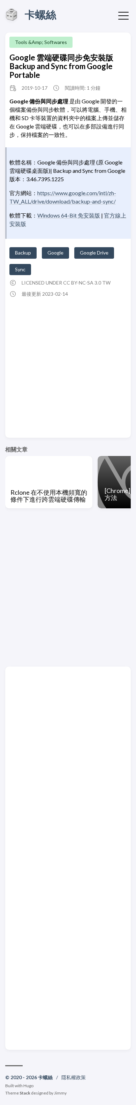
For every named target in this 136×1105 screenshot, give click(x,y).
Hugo (28, 1085)
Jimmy (60, 1093)
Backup (23, 253)
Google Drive (94, 253)
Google (55, 253)
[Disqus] (68, 764)
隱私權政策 (73, 1077)
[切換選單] (123, 15)
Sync (20, 269)
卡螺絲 (40, 14)
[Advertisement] (68, 365)
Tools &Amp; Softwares (41, 42)
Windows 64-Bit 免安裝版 (68, 215)
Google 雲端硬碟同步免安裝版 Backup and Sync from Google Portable (61, 66)
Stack (25, 1093)
